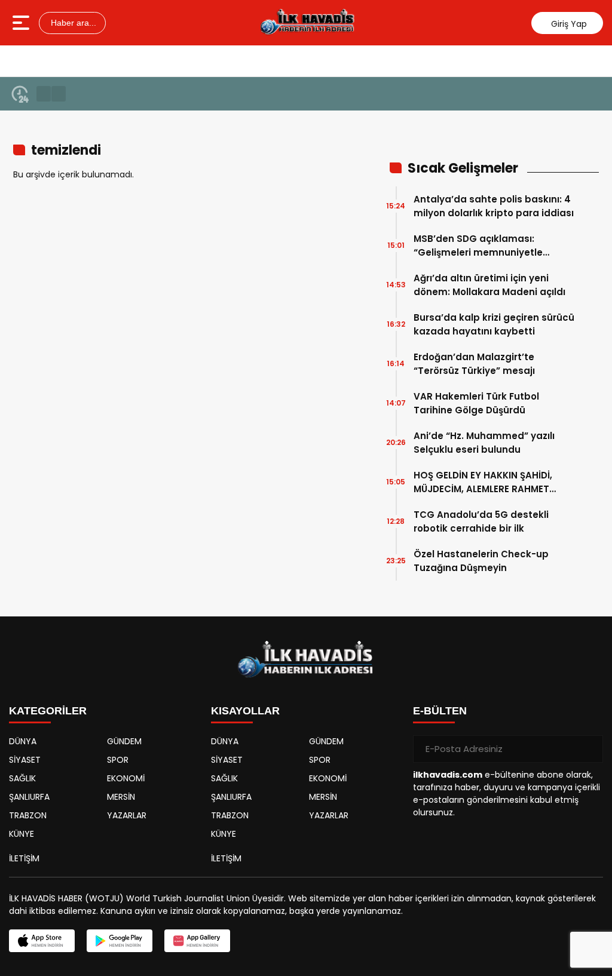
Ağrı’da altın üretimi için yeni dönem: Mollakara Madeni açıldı (489, 285)
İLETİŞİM (24, 858)
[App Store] (42, 940)
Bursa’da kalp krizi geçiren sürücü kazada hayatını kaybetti (494, 324)
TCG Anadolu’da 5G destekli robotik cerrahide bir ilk (481, 521)
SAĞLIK (22, 778)
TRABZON (28, 815)
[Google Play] (119, 940)
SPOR (117, 760)
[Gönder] (589, 749)
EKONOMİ (126, 778)
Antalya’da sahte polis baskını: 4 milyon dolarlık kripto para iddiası (494, 206)
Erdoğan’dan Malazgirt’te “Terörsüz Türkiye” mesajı (474, 364)
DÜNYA (22, 741)
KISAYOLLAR (245, 711)
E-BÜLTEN (440, 711)
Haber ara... (72, 22)
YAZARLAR (126, 815)
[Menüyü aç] (22, 23)
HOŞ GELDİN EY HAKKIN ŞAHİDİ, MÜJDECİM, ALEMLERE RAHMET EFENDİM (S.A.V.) (483, 482)
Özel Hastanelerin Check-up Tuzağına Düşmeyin (481, 561)
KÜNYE (21, 834)
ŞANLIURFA (29, 797)
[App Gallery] (197, 940)
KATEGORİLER (48, 711)
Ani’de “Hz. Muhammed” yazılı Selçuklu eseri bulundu (484, 442)
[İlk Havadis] (307, 22)
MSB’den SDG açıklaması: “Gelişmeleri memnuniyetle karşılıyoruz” (478, 245)
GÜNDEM (124, 741)
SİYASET (25, 760)
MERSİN (121, 797)
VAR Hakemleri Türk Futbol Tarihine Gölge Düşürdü (476, 403)
